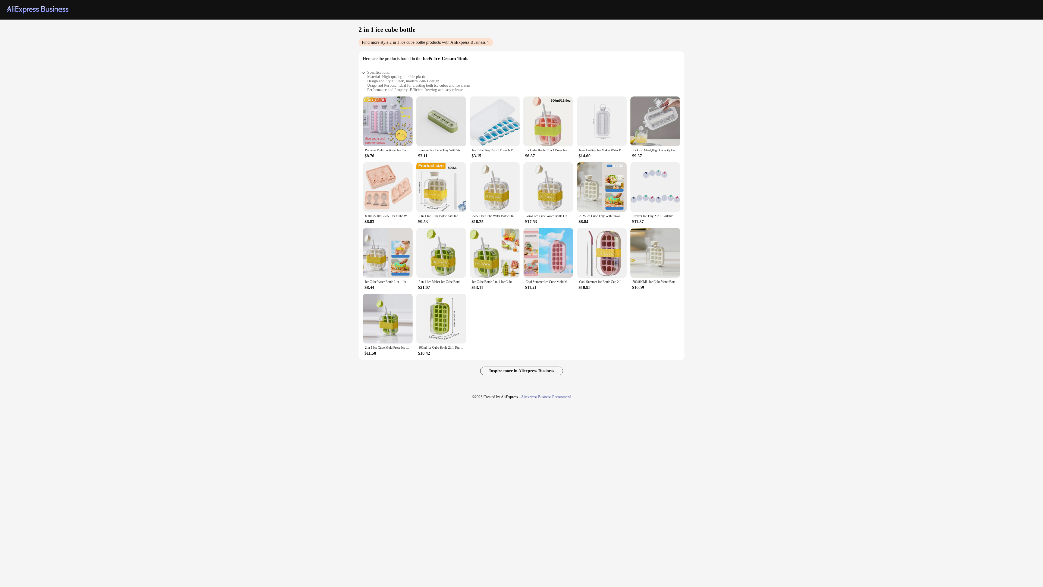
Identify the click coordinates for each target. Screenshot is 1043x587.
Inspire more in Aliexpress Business (521, 371)
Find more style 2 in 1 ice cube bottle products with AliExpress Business (424, 42)
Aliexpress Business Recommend (546, 397)
